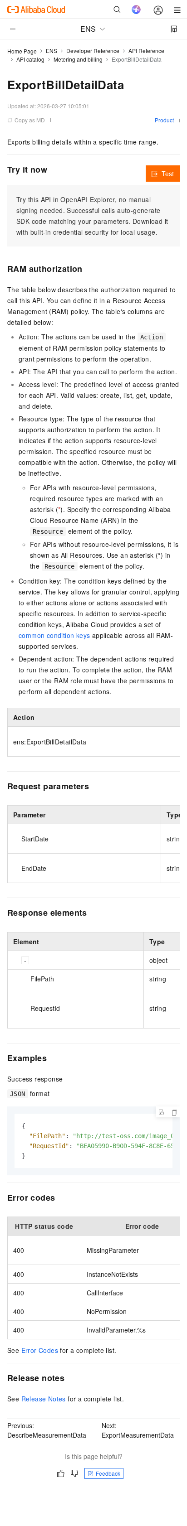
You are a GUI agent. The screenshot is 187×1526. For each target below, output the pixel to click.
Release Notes (43, 1398)
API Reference (146, 50)
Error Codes (39, 1350)
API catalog (30, 59)
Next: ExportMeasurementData (138, 1430)
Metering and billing (78, 59)
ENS (51, 50)
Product (164, 120)
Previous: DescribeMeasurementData (46, 1430)
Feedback (108, 1473)
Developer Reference (92, 50)
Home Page (22, 51)
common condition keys (54, 635)
